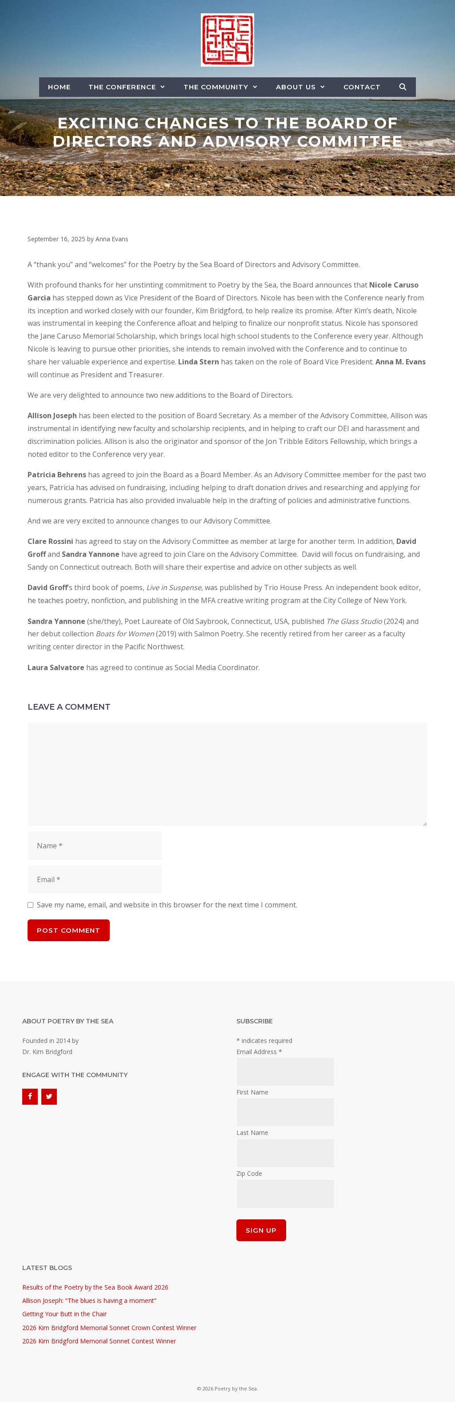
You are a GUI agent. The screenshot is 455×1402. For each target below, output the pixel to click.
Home (59, 87)
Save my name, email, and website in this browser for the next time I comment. (167, 905)
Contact (362, 87)
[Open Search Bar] (403, 87)
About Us (296, 87)
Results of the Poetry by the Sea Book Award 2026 (95, 1287)
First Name (252, 1092)
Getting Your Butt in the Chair (64, 1314)
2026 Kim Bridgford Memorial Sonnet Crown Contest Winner (109, 1327)
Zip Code (249, 1173)
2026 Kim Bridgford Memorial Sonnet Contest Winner (99, 1341)
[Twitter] (49, 1097)
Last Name (252, 1132)
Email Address (259, 1051)
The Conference (122, 87)
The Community (216, 87)
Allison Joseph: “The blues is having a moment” (89, 1300)
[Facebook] (30, 1097)
